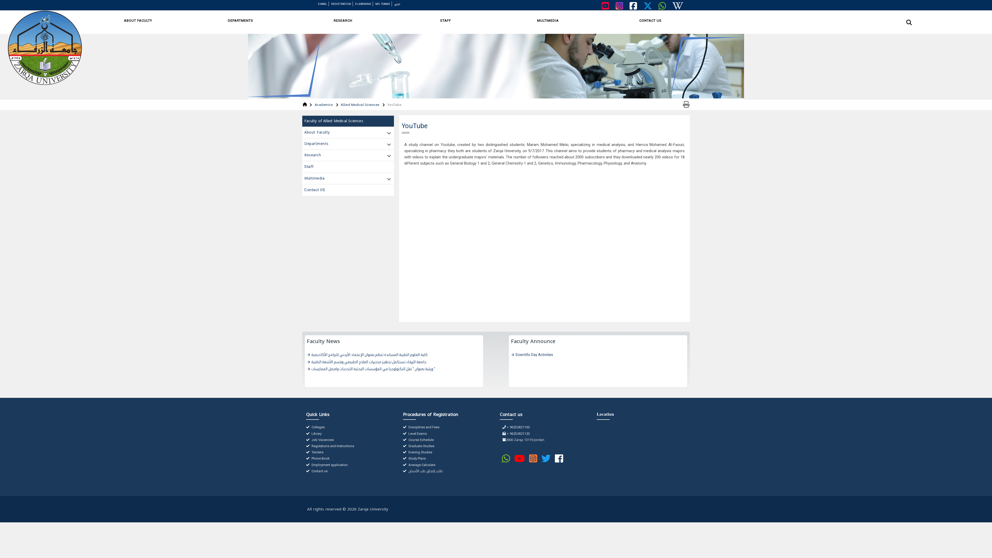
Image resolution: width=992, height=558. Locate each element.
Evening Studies (420, 452)
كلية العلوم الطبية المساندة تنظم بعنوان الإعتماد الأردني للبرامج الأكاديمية (369, 355)
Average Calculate (421, 465)
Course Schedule (421, 440)
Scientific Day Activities (534, 355)
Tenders (317, 452)
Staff (445, 20)
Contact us (319, 471)
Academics (324, 105)
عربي (397, 4)
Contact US (650, 20)
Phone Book (320, 458)
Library (316, 434)
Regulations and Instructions (332, 446)
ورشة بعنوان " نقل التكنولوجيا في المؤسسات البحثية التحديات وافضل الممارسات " (373, 369)
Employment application (329, 465)
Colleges (318, 427)
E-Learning (363, 4)
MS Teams (382, 4)
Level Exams (417, 434)
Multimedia (548, 20)
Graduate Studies (421, 446)
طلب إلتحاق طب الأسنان (425, 471)
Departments (240, 20)
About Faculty (138, 20)
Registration (341, 4)
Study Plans (417, 458)
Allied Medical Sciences (360, 105)
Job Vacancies (322, 440)
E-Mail (322, 4)
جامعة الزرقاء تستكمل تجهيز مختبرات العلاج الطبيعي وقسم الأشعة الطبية (369, 362)
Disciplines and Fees (423, 427)
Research (343, 20)
